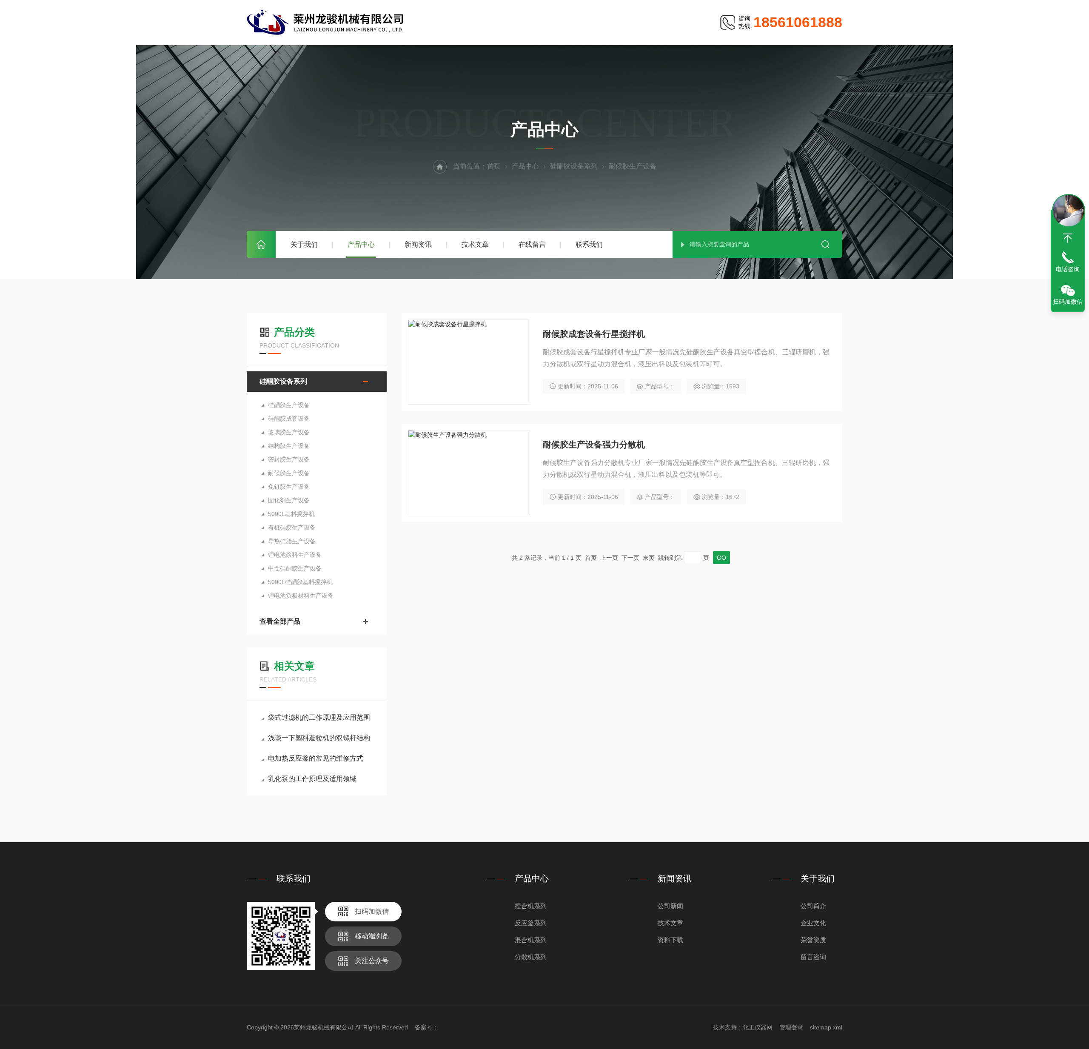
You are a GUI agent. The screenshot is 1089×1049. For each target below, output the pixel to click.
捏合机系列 (531, 905)
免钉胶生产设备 (289, 486)
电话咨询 (1068, 269)
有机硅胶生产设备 (292, 527)
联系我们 (589, 244)
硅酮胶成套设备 (289, 418)
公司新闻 (670, 905)
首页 (261, 244)
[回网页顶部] (1068, 238)
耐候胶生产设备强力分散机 (594, 444)
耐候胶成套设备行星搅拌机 (594, 334)
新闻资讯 (418, 244)
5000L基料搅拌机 (291, 513)
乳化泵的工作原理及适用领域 (312, 778)
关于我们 (304, 244)
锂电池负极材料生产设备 (301, 595)
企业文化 (813, 922)
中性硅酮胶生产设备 (295, 568)
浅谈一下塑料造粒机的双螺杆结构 (319, 737)
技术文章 (475, 244)
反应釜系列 (531, 922)
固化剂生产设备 (289, 500)
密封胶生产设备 (289, 459)
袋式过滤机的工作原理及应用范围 (319, 717)
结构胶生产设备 (289, 445)
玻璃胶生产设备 (289, 432)
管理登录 (791, 1027)
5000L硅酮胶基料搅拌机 (300, 582)
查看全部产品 (279, 621)
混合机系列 (531, 940)
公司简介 (813, 905)
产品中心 (361, 244)
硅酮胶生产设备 (289, 405)
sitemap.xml (826, 1027)
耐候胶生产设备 (289, 473)
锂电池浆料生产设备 (295, 554)
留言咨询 (813, 957)
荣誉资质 (813, 940)
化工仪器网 (758, 1027)
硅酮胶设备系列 (574, 166)
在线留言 (532, 244)
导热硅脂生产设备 (292, 541)
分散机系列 (531, 957)
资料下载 (670, 940)
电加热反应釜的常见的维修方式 (315, 758)
